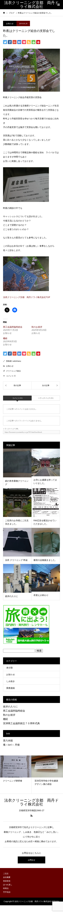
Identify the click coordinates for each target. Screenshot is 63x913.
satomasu (17, 361)
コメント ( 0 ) (17, 398)
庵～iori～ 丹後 (11, 744)
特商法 (6, 888)
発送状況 (6, 881)
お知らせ (9, 23)
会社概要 (6, 877)
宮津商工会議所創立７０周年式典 (21, 723)
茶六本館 (8, 740)
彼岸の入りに (10, 706)
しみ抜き (10, 681)
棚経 (5, 338)
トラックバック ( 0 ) (45, 398)
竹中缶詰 (6, 892)
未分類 (9, 667)
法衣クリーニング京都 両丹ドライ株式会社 (31, 5)
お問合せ (31, 860)
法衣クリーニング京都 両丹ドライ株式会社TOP (26, 297)
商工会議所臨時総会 (12, 326)
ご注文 (6, 873)
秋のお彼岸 (36, 326)
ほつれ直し (7, 884)
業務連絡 (10, 687)
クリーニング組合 (13, 371)
